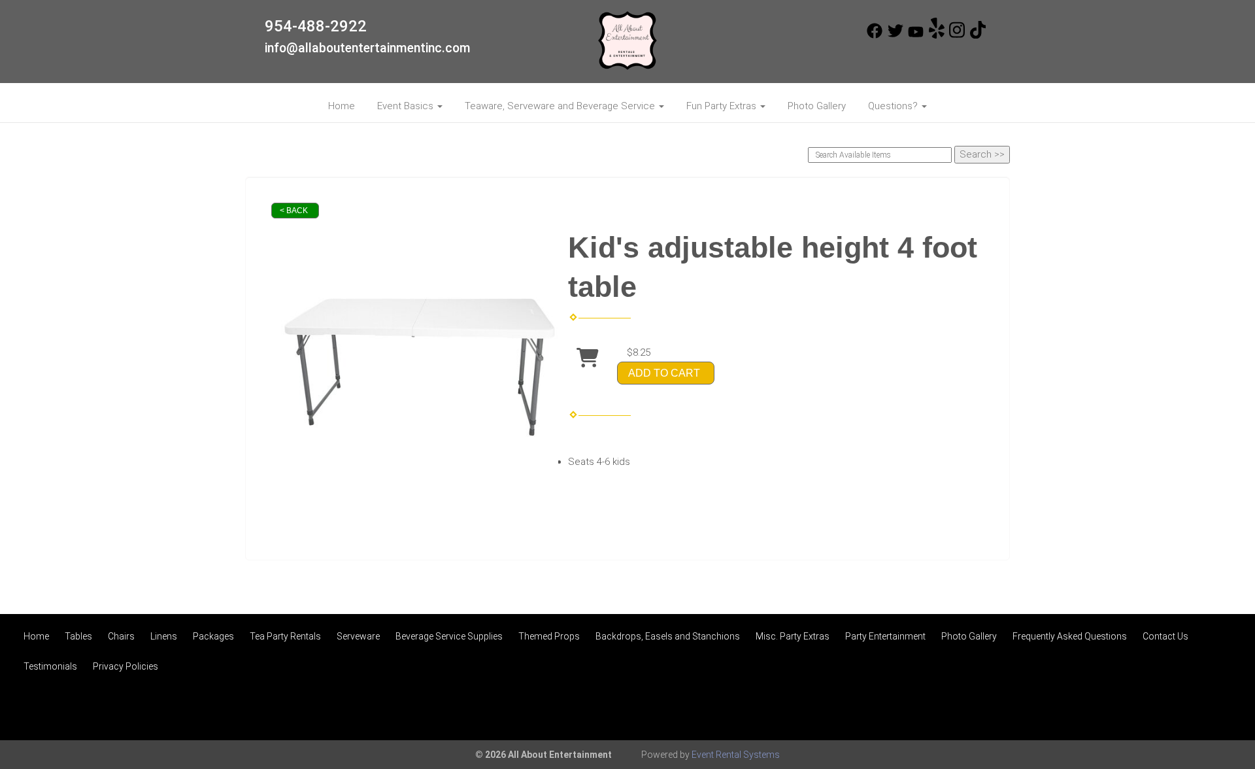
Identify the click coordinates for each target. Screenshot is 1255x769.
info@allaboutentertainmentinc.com (368, 48)
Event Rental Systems (736, 754)
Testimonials (50, 666)
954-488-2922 (316, 26)
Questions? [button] (894, 106)
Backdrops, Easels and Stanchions (667, 636)
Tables (78, 636)
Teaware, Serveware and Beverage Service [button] (561, 106)
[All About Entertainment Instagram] (957, 35)
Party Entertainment (885, 636)
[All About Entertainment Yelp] (937, 35)
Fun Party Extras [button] (722, 106)
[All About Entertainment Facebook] (874, 35)
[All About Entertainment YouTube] (916, 35)
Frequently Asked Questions (1069, 636)
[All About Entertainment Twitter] (895, 35)
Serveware (358, 636)
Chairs (121, 636)
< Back (294, 210)
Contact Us (1165, 636)
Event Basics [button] (406, 106)
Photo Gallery (817, 106)
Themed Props (549, 636)
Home (341, 106)
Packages (213, 636)
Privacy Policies (125, 666)
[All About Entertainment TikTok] (978, 35)
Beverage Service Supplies (449, 636)
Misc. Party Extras (792, 636)
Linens (163, 636)
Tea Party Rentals (285, 636)
